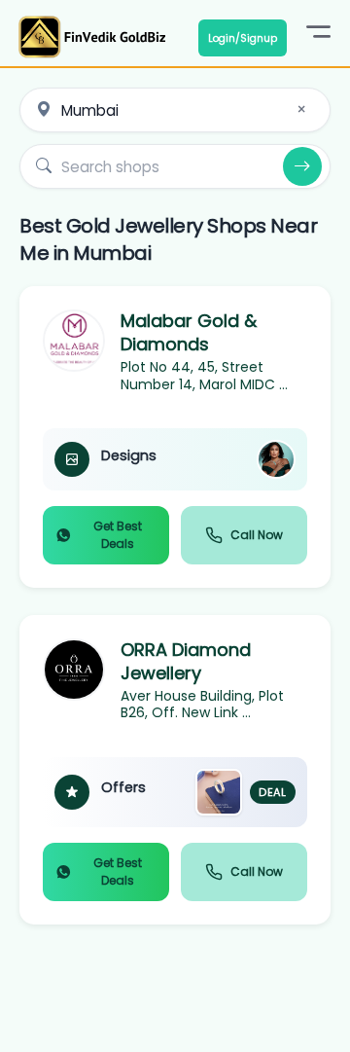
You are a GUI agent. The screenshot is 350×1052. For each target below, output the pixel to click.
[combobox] (175, 110)
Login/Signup (242, 38)
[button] (175, 437)
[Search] (302, 166)
